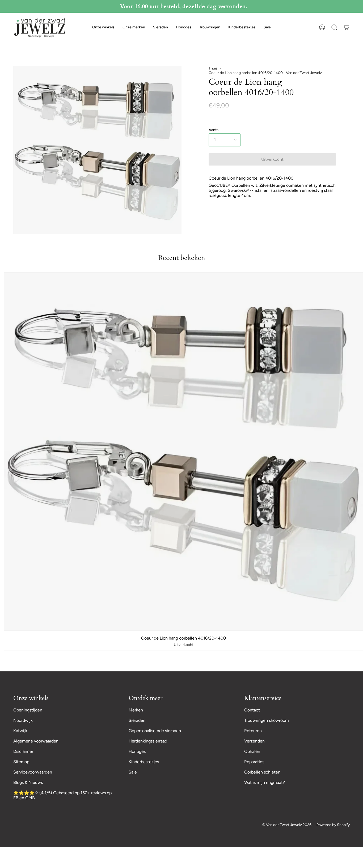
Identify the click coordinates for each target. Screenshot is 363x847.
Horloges (137, 751)
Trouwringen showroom (266, 720)
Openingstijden (27, 710)
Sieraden (137, 720)
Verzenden (254, 741)
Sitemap (21, 761)
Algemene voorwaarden (35, 741)
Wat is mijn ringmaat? (264, 782)
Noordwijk (23, 720)
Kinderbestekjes (144, 761)
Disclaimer (23, 751)
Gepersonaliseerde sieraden (155, 730)
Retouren (253, 730)
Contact (252, 710)
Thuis (213, 68)
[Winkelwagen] (346, 27)
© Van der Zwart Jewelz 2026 (286, 825)
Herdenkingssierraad (148, 741)
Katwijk (20, 730)
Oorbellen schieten (262, 772)
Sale (133, 772)
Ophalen (252, 751)
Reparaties (254, 761)
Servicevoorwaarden (32, 772)
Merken (136, 710)
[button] (103, 27)
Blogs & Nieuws (28, 782)
